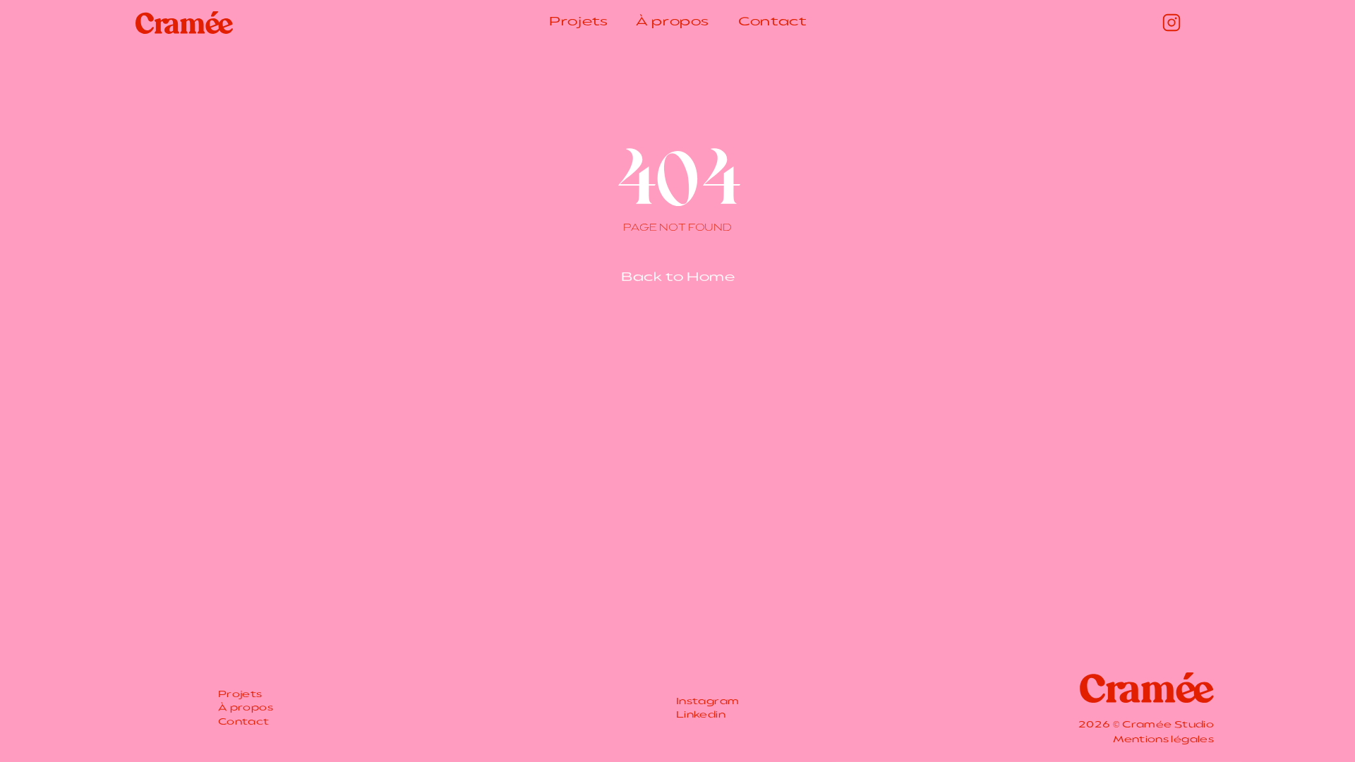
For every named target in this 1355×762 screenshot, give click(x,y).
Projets (578, 22)
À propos (672, 22)
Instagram (707, 701)
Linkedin (700, 715)
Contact (772, 22)
